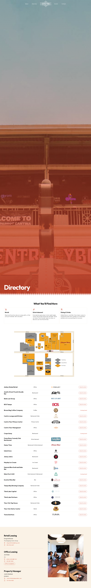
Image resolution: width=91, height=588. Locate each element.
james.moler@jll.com (12, 559)
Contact (64, 3)
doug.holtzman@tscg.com (13, 543)
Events (56, 3)
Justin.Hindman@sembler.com (14, 578)
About (26, 3)
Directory (34, 3)
